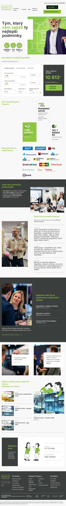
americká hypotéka (20, 68)
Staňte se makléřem (34, 9)
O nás (30, 486)
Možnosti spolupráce (31, 481)
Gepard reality (53, 487)
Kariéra (30, 478)
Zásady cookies (37, 496)
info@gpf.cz (53, 480)
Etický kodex (48, 496)
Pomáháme (41, 478)
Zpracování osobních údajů (29, 496)
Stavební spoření (43, 313)
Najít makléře (55, 139)
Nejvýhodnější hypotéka (32, 489)
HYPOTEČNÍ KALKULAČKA (51, 11)
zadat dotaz (17, 362)
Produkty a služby (16, 9)
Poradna (40, 483)
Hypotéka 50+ (15, 481)
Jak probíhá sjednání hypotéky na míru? (42, 118)
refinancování (30, 68)
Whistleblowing (55, 496)
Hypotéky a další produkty (47, 306)
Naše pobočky (27, 137)
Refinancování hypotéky (18, 489)
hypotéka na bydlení (9, 68)
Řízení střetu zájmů (61, 496)
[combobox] (9, 91)
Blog (29, 9)
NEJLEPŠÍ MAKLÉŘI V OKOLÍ (10, 335)
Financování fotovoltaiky (46, 321)
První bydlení (15, 483)
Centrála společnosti (55, 483)
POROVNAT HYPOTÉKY (52, 87)
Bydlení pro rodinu (16, 478)
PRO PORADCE (51, 7)
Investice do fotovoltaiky (18, 487)
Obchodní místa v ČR (55, 485)
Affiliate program (33, 484)
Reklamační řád (44, 496)
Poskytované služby (43, 485)
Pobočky (24, 9)
